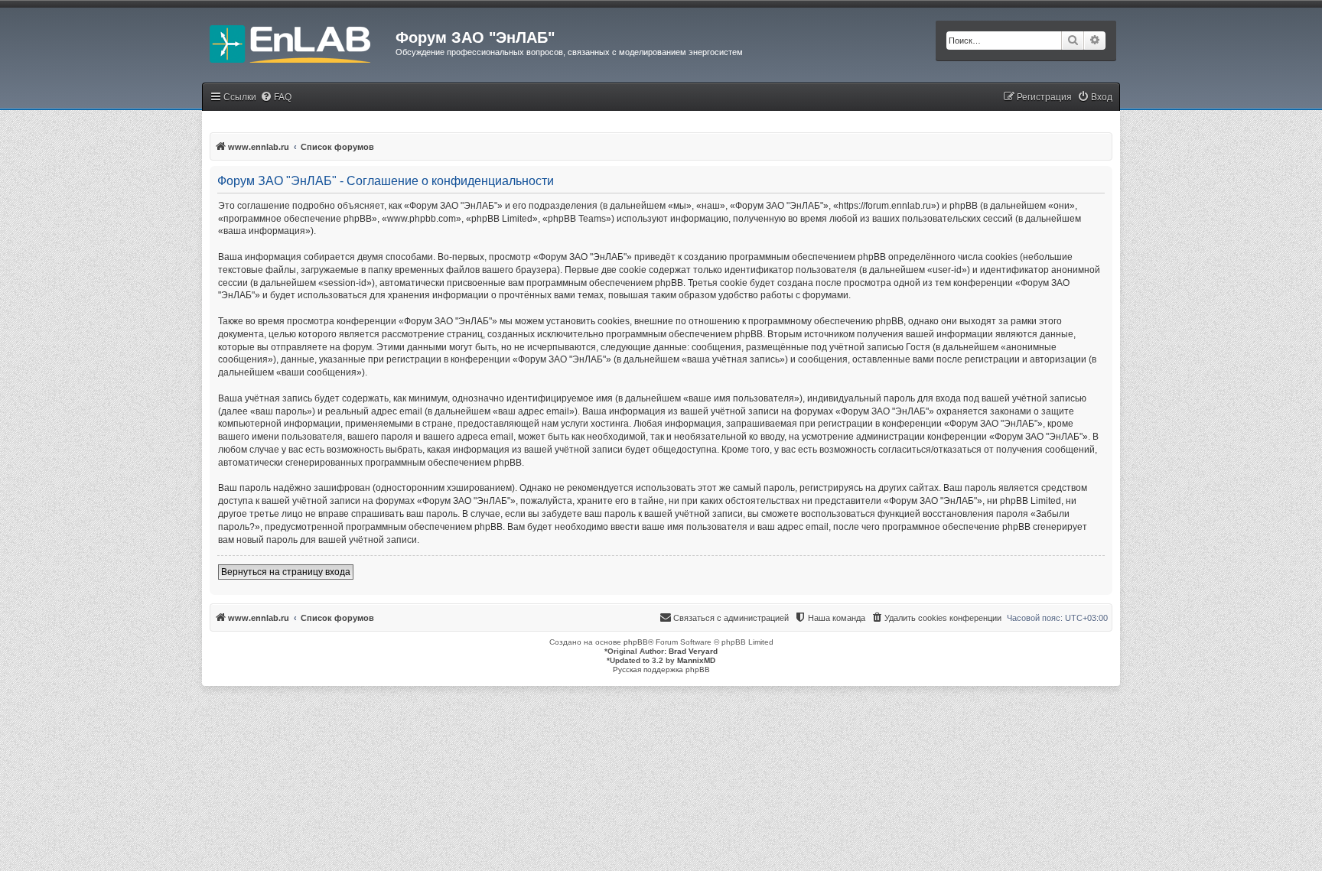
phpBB (636, 642)
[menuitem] (275, 97)
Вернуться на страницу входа (285, 572)
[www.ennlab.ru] (299, 42)
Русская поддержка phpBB (661, 669)
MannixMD (696, 660)
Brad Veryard (693, 651)
